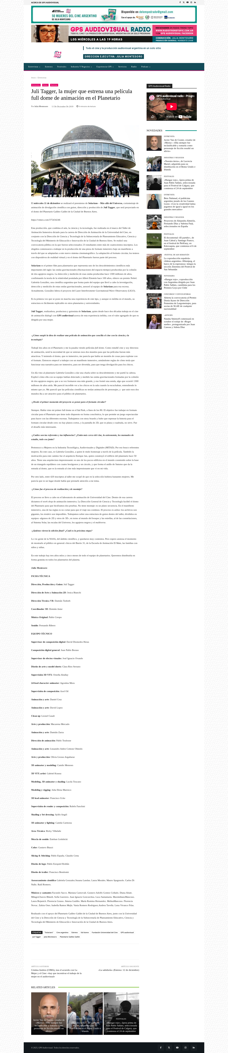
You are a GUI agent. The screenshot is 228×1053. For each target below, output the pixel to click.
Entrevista (42, 77)
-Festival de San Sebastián (176, 255)
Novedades (169, 276)
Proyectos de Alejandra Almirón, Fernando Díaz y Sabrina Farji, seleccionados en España (179, 224)
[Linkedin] (195, 2)
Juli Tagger (36, 937)
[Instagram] (191, 2)
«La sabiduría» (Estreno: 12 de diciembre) (118, 970)
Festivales (121, 1019)
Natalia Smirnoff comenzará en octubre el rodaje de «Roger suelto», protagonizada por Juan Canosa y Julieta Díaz (179, 323)
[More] (127, 951)
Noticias (54, 85)
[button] (166, 66)
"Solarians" (48, 932)
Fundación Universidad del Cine (105, 932)
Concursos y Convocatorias (177, 294)
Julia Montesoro (41, 106)
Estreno (75, 932)
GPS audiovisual (127, 932)
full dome (85, 932)
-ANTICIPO (168, 315)
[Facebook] (180, 2)
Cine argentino (62, 932)
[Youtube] (187, 2)
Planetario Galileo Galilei (70, 937)
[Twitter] (184, 2)
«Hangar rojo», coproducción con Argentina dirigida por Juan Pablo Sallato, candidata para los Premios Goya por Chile (179, 283)
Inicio (33, 77)
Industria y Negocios (85, 1019)
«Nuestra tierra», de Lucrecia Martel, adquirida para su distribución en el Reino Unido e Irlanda (85, 1027)
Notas (45, 85)
